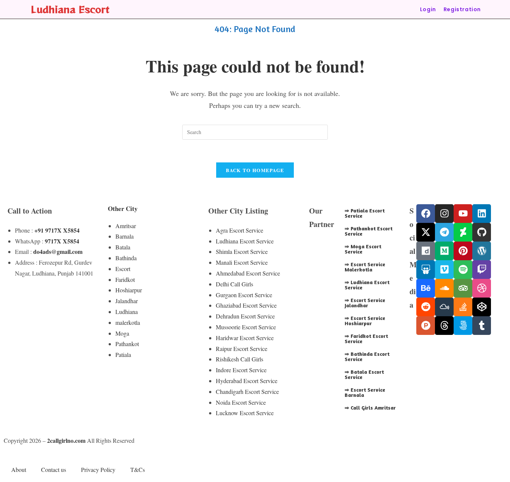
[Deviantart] (463, 232)
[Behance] (425, 288)
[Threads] (444, 325)
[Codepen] (481, 307)
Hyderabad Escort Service (246, 381)
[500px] (463, 325)
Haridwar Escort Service (245, 338)
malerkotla (127, 322)
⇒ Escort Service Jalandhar (365, 302)
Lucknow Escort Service (245, 413)
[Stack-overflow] (463, 307)
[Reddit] (425, 307)
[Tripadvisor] (463, 288)
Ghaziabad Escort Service (246, 305)
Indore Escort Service (241, 370)
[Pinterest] (463, 251)
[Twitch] (481, 269)
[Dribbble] (481, 288)
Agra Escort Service (239, 230)
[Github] (481, 232)
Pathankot (127, 344)
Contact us (53, 469)
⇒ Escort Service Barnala (365, 392)
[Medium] (444, 251)
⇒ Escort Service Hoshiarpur (365, 320)
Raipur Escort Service (241, 348)
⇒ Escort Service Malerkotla (365, 267)
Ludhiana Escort (70, 9)
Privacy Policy (98, 469)
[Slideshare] (425, 269)
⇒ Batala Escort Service (364, 374)
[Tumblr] (481, 325)
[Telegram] (444, 232)
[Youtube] (463, 213)
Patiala (123, 354)
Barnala (124, 236)
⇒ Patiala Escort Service (365, 213)
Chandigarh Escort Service (247, 391)
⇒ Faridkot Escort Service (366, 338)
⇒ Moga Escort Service (363, 249)
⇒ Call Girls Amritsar (370, 407)
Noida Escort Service (241, 402)
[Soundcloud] (444, 288)
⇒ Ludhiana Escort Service (367, 284)
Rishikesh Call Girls (239, 359)
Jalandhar (126, 301)
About (18, 469)
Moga (122, 333)
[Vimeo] (444, 269)
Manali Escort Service (242, 262)
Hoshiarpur (128, 290)
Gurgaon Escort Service (244, 295)
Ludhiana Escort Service (245, 241)
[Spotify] (463, 269)
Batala (122, 247)
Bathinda (126, 258)
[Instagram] (444, 213)
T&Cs (137, 469)
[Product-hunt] (425, 325)
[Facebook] (425, 213)
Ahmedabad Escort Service (248, 273)
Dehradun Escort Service (245, 316)
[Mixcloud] (444, 307)
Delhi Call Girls (234, 284)
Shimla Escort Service (242, 251)
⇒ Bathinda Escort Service (367, 356)
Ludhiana (126, 311)
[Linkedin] (481, 213)
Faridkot (125, 279)
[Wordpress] (481, 251)
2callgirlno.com (66, 440)
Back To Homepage (255, 170)
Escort (122, 269)
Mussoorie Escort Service (246, 327)
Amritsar (125, 226)
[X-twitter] (425, 232)
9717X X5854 (62, 241)
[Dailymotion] (425, 251)
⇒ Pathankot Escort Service (368, 231)
